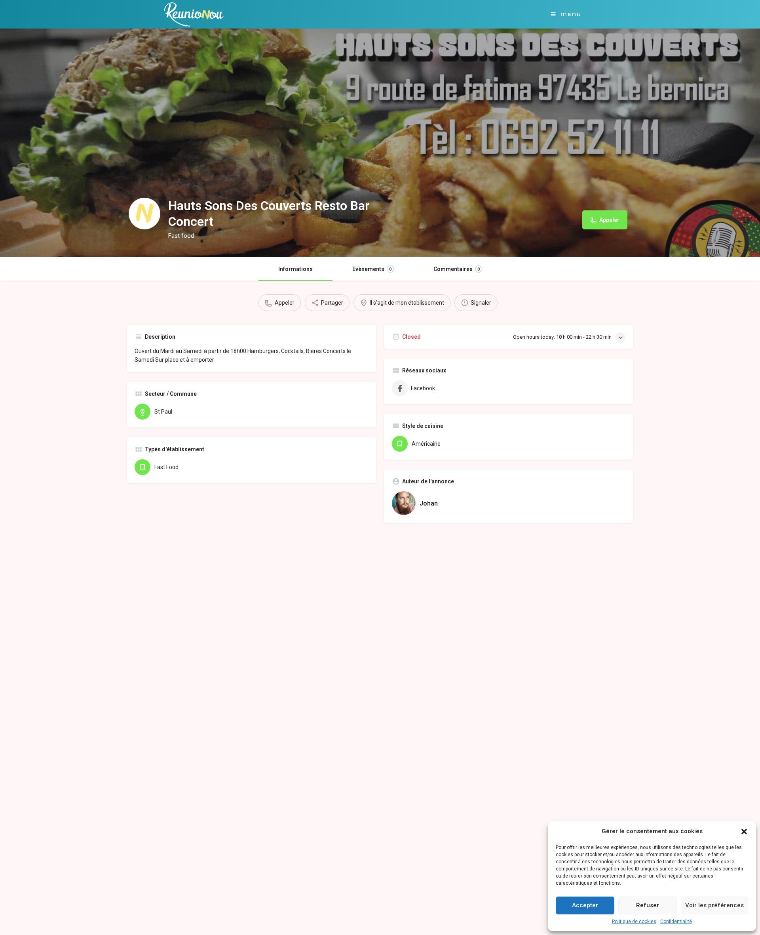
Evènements (371, 269)
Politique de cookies (634, 921)
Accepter (585, 905)
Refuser (647, 905)
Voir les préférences (714, 905)
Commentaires (456, 269)
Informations (295, 269)
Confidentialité (676, 921)
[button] (744, 832)
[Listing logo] (144, 213)
